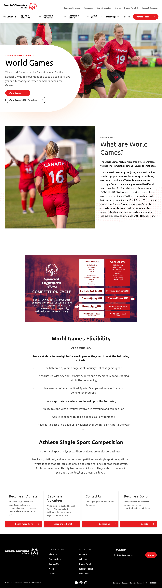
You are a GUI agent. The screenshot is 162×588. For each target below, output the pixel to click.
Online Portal (130, 8)
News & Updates (103, 8)
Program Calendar (72, 8)
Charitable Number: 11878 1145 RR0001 (143, 583)
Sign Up (151, 555)
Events (118, 8)
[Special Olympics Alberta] (20, 6)
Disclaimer (116, 583)
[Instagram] (85, 582)
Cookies (125, 583)
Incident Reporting (150, 8)
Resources (88, 8)
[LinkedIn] (81, 582)
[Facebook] (76, 582)
